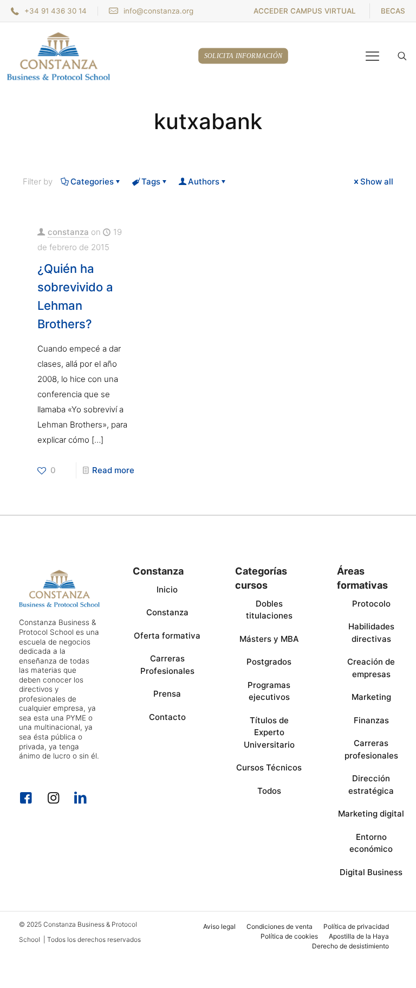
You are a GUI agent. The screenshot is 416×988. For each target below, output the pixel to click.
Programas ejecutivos (269, 691)
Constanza (167, 612)
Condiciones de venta (279, 926)
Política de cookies (289, 936)
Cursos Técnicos (269, 767)
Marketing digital (371, 813)
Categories (92, 181)
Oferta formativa (167, 635)
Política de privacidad (356, 926)
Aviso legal (219, 926)
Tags (150, 181)
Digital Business (371, 872)
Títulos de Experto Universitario (269, 732)
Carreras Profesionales (167, 664)
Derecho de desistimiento (350, 946)
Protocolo (371, 603)
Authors (203, 181)
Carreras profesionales (371, 749)
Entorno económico (371, 843)
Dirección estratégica (371, 784)
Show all (376, 181)
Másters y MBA (269, 639)
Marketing (371, 697)
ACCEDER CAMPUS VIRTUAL (304, 11)
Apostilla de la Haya (359, 936)
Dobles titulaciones (269, 609)
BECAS (393, 11)
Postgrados (268, 661)
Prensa (167, 694)
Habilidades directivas (371, 632)
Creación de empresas (371, 667)
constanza (68, 232)
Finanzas (371, 720)
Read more (113, 470)
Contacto (167, 717)
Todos (269, 791)
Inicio (167, 589)
